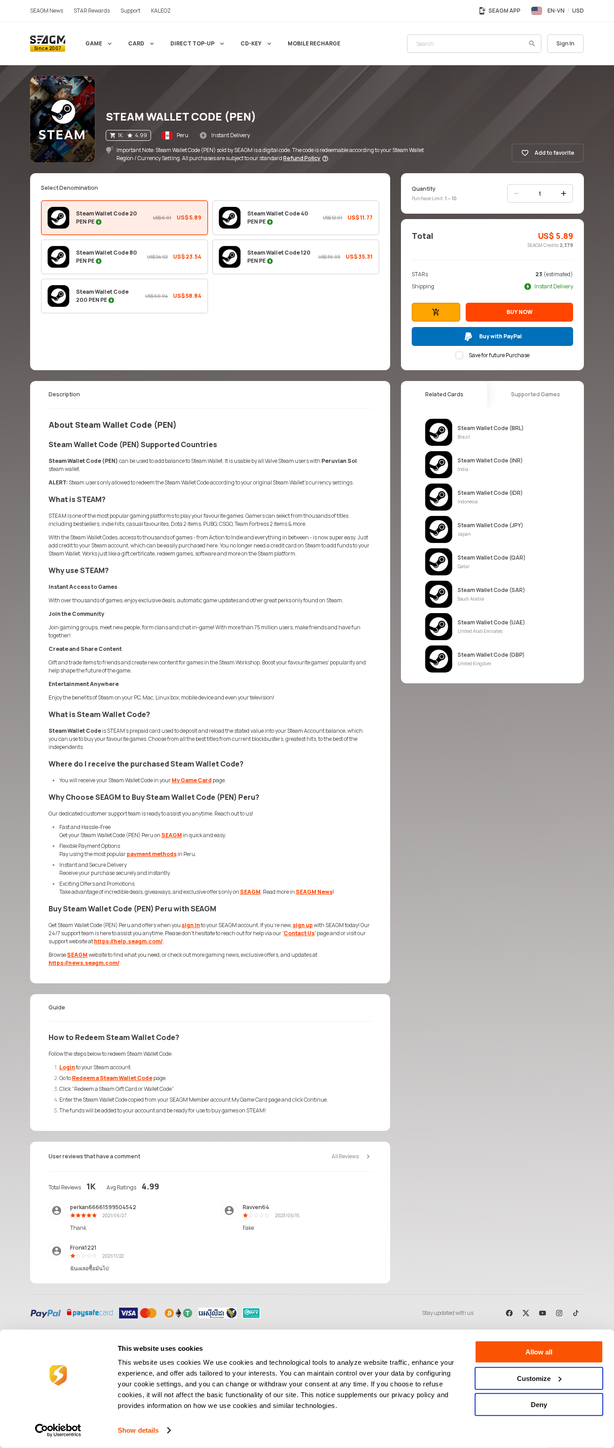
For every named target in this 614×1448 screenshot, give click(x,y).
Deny (539, 1404)
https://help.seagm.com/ (128, 941)
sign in (191, 925)
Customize (534, 1378)
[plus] (563, 193)
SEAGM (171, 835)
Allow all (538, 1352)
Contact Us (299, 933)
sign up (303, 925)
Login (67, 1067)
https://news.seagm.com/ (84, 963)
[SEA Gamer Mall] (47, 44)
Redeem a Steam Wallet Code (112, 1078)
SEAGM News (314, 892)
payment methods (152, 854)
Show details (138, 1430)
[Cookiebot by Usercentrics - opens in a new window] (58, 1430)
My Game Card (192, 780)
